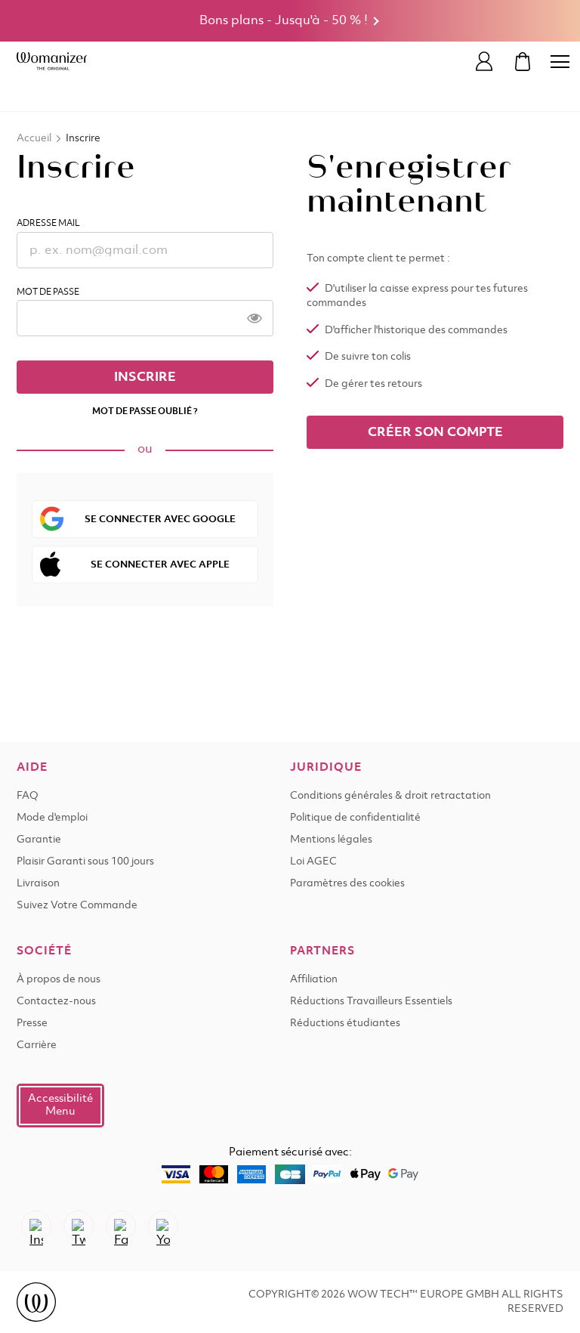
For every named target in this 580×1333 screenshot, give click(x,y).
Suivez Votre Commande (77, 906)
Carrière (37, 1045)
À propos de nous (58, 980)
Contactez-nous (56, 1002)
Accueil (34, 139)
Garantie (39, 840)
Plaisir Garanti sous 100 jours (85, 862)
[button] (60, 1105)
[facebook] (121, 1226)
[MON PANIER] (522, 61)
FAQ (28, 796)
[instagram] (36, 1226)
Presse (32, 1023)
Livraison (38, 884)
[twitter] (78, 1226)
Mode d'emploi (52, 818)
